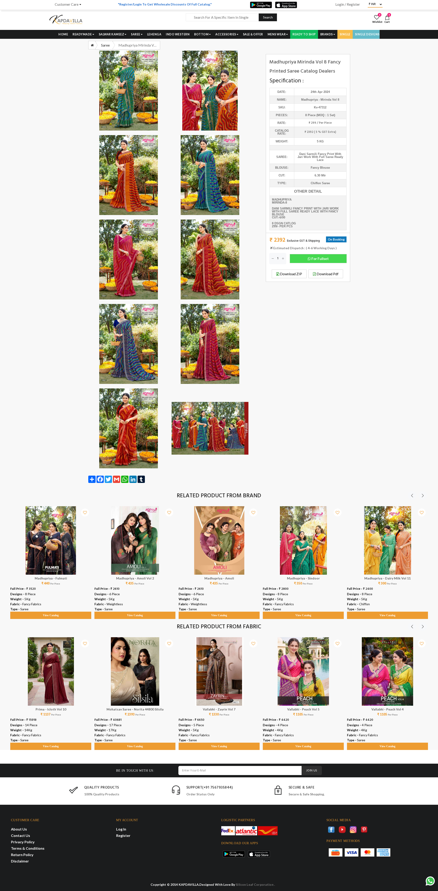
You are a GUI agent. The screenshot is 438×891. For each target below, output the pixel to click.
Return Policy (22, 854)
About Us (19, 829)
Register (123, 835)
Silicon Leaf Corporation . (255, 884)
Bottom (201, 34)
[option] (51, 558)
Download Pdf (327, 274)
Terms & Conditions (27, 848)
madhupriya (309, 99)
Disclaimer (20, 861)
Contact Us (20, 835)
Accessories (225, 34)
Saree (135, 34)
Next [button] (422, 495)
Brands (326, 34)
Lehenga (154, 34)
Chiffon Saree (320, 183)
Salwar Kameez (111, 34)
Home (63, 34)
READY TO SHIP (304, 34)
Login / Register (347, 4)
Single (345, 34)
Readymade (82, 34)
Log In (121, 829)
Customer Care (66, 4)
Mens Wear (277, 34)
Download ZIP (290, 274)
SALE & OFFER (253, 34)
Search (268, 17)
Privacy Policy (23, 842)
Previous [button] (412, 495)
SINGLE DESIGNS (367, 34)
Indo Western (178, 34)
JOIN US (311, 770)
